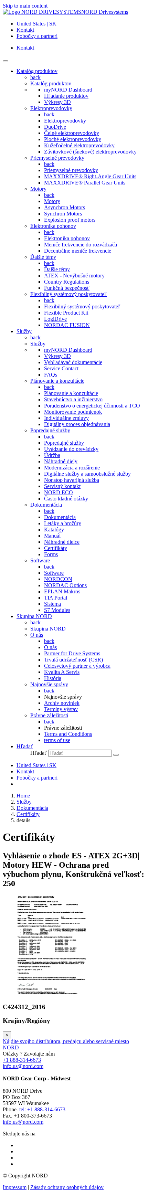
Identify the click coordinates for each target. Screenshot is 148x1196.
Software (40, 560)
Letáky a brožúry (62, 523)
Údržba (52, 455)
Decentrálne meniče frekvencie (77, 251)
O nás (36, 635)
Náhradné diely (60, 461)
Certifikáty (55, 548)
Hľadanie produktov (66, 96)
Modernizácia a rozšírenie (72, 467)
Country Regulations (66, 282)
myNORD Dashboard (68, 90)
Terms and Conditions (68, 734)
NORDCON (58, 579)
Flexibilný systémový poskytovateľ (68, 294)
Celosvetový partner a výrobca (77, 666)
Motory (38, 189)
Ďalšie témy (43, 257)
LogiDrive (55, 319)
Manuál (52, 536)
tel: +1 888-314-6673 (42, 1109)
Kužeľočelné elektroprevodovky (79, 145)
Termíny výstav (61, 709)
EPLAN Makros (62, 591)
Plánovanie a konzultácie (57, 381)
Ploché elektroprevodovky (72, 139)
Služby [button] (24, 331)
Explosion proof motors (69, 220)
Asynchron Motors (64, 207)
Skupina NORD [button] (34, 616)
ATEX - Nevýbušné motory (74, 275)
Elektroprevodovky (51, 108)
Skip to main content (25, 6)
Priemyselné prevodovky (57, 158)
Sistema (52, 604)
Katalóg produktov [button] (37, 71)
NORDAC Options (65, 585)
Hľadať (38, 753)
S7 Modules (57, 610)
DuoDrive (55, 127)
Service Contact (61, 368)
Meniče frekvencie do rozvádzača (80, 244)
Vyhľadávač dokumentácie (73, 362)
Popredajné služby (50, 430)
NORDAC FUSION (67, 325)
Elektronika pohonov (53, 226)
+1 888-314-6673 (22, 1060)
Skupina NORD (48, 629)
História (52, 678)
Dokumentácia (46, 505)
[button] (25, 746)
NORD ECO (58, 492)
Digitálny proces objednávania (77, 424)
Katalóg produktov (50, 83)
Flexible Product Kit (66, 313)
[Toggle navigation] (5, 61)
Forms (51, 554)
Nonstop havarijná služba (71, 480)
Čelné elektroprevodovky (71, 133)
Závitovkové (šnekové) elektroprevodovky (90, 152)
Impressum (15, 1187)
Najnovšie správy (49, 684)
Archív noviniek (62, 703)
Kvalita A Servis (62, 672)
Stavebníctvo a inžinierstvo (73, 399)
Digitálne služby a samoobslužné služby (87, 474)
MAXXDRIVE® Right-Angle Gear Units (90, 176)
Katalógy (54, 529)
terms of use (57, 740)
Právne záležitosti (49, 715)
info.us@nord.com (23, 1066)
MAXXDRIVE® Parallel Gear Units (84, 183)
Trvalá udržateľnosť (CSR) (73, 660)
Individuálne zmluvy (66, 418)
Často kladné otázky (66, 498)
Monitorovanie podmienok (73, 412)
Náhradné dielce (62, 542)
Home (23, 795)
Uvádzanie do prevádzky (71, 449)
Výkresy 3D (57, 102)
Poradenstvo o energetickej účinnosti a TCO (92, 406)
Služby (37, 344)
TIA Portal (55, 598)
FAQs (50, 375)
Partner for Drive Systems (72, 653)
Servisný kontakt (62, 486)
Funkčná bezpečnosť (66, 288)
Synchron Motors (63, 213)
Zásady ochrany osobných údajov (67, 1187)
